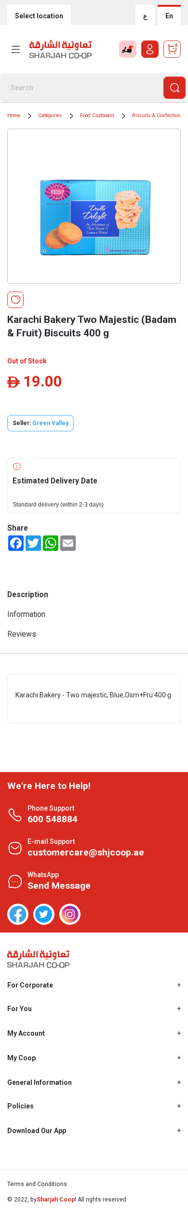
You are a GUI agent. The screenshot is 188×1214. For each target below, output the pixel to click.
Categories (50, 115)
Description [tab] (27, 594)
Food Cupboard (97, 115)
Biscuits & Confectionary (160, 115)
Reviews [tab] (21, 634)
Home (13, 115)
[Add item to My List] (15, 300)
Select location (39, 16)
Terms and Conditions (37, 1184)
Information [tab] (26, 614)
